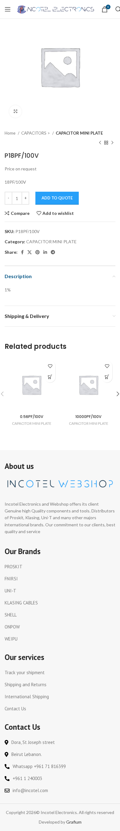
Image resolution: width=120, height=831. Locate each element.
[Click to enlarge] (15, 111)
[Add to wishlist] (50, 366)
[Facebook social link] (22, 252)
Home (10, 133)
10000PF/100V (88, 416)
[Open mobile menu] (8, 9)
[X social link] (30, 252)
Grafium (74, 822)
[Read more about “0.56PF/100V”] (50, 377)
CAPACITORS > (36, 133)
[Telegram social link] (53, 252)
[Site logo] (56, 8)
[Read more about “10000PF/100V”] (107, 377)
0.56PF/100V (31, 416)
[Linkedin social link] (45, 252)
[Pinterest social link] (38, 252)
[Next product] (112, 143)
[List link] (60, 566)
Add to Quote (57, 197)
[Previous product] (100, 143)
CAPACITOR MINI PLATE (79, 133)
